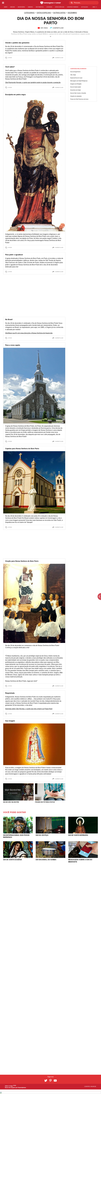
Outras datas (59, 13)
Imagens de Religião (75, 84)
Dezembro (72, 13)
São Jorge (73, 74)
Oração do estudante (76, 96)
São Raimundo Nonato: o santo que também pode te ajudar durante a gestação (33, 82)
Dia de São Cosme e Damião (78, 93)
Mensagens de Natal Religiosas (78, 81)
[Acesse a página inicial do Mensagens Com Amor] (50, 3)
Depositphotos (22, 1087)
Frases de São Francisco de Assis (79, 99)
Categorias (29, 13)
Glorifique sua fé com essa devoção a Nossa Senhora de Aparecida (28, 333)
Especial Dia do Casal (76, 78)
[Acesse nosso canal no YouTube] (55, 1080)
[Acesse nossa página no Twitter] (46, 1080)
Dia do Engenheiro (75, 71)
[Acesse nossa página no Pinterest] (50, 1080)
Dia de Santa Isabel (75, 87)
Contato (87, 1086)
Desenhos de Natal (75, 90)
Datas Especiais (44, 13)
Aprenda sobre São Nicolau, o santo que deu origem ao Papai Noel (28, 709)
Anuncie (93, 1086)
